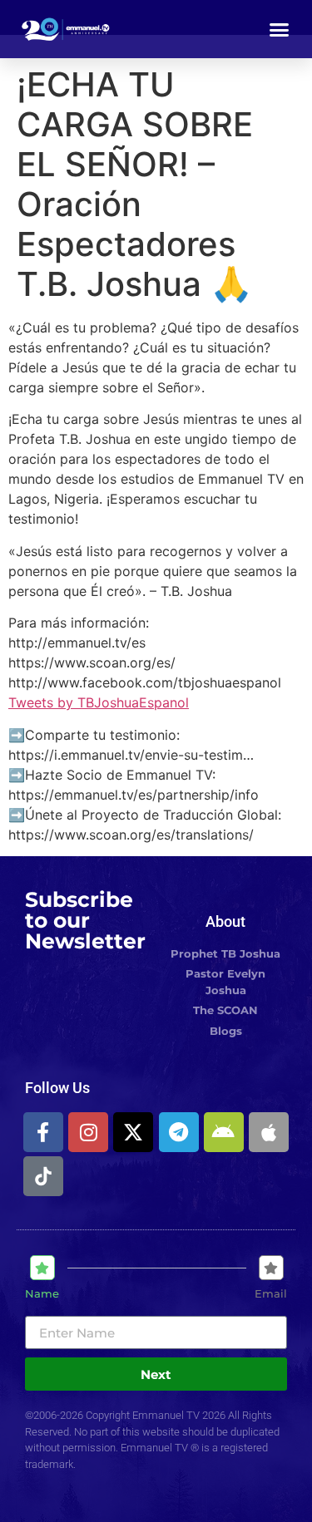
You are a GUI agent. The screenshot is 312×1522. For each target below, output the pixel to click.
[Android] (224, 1132)
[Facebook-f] (43, 1132)
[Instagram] (88, 1132)
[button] (279, 29)
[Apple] (269, 1132)
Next (156, 1374)
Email (271, 1293)
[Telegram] (179, 1132)
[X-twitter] (133, 1132)
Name (42, 1293)
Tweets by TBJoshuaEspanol (98, 702)
